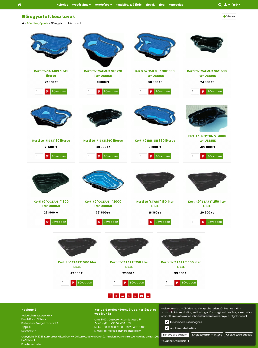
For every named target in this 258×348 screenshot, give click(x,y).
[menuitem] (19, 4)
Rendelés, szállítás (32, 319)
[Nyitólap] (19, 4)
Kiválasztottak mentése (207, 334)
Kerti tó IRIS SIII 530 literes (155, 140)
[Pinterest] (129, 296)
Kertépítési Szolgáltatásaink (39, 323)
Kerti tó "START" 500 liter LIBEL (77, 264)
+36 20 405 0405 (134, 327)
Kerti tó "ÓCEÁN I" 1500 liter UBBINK (51, 204)
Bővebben (59, 91)
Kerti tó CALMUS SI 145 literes (51, 73)
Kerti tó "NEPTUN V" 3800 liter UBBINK (207, 138)
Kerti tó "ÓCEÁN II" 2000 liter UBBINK (103, 204)
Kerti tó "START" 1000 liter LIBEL (181, 264)
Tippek (25, 327)
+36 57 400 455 (121, 323)
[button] (236, 4)
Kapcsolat (27, 330)
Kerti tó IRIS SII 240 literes (103, 140)
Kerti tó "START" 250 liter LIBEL (207, 204)
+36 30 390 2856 (112, 327)
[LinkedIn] (122, 296)
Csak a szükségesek (239, 334)
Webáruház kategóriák (35, 315)
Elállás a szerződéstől (150, 336)
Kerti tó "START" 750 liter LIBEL (129, 264)
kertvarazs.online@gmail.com (122, 331)
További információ (174, 341)
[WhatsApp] (135, 296)
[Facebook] (110, 296)
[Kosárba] (47, 91)
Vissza (230, 16)
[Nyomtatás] (148, 296)
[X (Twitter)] (116, 296)
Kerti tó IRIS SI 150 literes (51, 140)
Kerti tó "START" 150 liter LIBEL (155, 204)
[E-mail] (141, 296)
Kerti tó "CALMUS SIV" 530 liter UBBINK (207, 73)
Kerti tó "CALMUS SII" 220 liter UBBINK (103, 73)
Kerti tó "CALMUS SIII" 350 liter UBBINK (155, 73)
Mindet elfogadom (175, 334)
